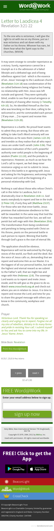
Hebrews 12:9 (25, 275)
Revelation (19, 342)
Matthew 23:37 (41, 203)
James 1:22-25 (41, 138)
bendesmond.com (45, 525)
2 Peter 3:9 (7, 203)
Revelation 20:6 (43, 221)
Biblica (39, 434)
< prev (18, 373)
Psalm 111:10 (18, 156)
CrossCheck (20, 496)
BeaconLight (21, 482)
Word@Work (21, 489)
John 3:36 (39, 145)
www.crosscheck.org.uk (21, 286)
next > (35, 373)
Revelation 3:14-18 (12, 83)
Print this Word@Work (14, 349)
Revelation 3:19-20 (12, 120)
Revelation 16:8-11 (34, 196)
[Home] (35, 7)
